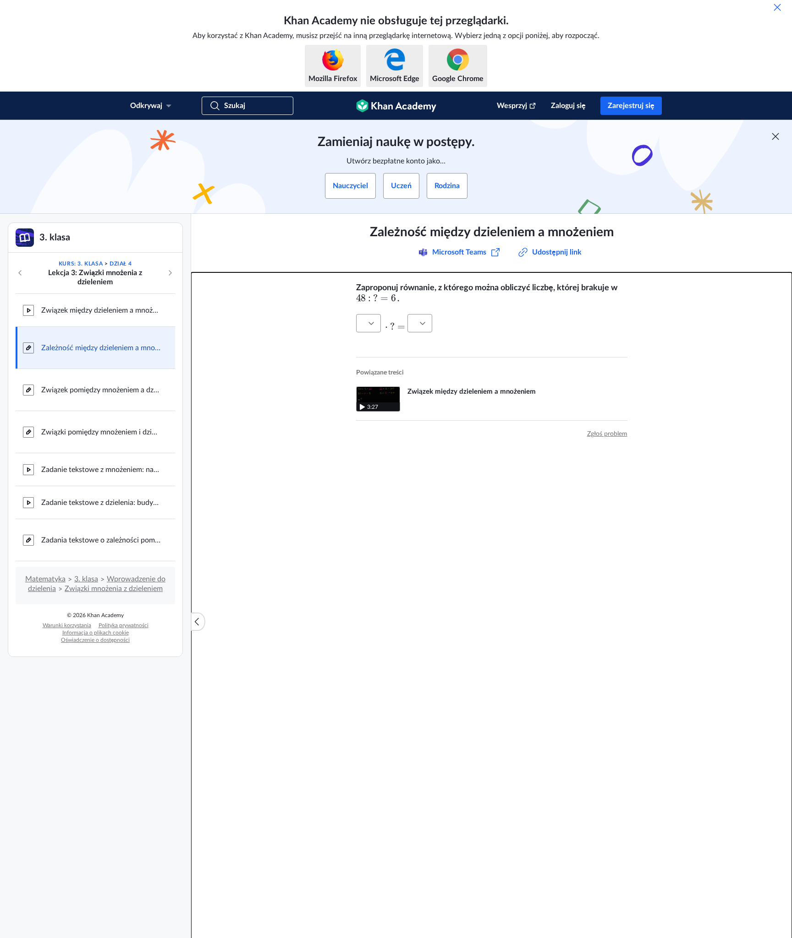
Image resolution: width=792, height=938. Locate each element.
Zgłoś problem (607, 434)
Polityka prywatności (123, 625)
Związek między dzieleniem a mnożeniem (100, 310)
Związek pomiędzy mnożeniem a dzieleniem (100, 390)
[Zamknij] (777, 7)
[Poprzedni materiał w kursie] (20, 272)
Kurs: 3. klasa (81, 263)
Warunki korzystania (67, 625)
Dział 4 (121, 263)
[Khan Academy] (396, 105)
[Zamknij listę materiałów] (198, 622)
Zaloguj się (568, 105)
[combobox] (368, 323)
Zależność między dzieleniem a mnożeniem (100, 348)
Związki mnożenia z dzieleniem (114, 588)
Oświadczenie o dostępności (95, 640)
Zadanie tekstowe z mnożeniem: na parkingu (100, 469)
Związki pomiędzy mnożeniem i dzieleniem (100, 432)
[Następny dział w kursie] (170, 272)
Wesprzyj (512, 105)
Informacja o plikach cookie (95, 632)
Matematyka (45, 579)
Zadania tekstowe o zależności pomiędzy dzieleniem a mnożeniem (100, 540)
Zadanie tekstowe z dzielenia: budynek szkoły (100, 502)
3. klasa (86, 579)
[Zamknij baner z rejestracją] (775, 136)
